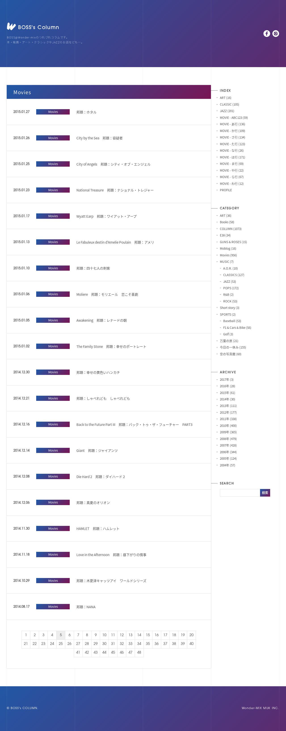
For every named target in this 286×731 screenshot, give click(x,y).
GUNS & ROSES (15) (233, 242)
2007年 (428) (228, 445)
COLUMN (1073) (231, 228)
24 (52, 644)
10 (104, 635)
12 (122, 635)
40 (191, 644)
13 (130, 635)
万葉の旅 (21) (229, 340)
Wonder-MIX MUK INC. (260, 708)
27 (78, 644)
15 (148, 635)
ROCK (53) (230, 301)
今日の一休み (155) (233, 347)
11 (113, 635)
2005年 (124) (228, 458)
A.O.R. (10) (230, 268)
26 (69, 644)
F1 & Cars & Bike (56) (237, 327)
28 (87, 644)
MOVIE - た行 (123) (232, 144)
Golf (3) (228, 334)
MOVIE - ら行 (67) (232, 176)
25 (61, 644)
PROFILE (226, 190)
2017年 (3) (227, 379)
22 (35, 644)
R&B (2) (228, 294)
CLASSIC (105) (229, 104)
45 (113, 652)
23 (43, 644)
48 (139, 652)
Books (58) (227, 222)
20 (191, 635)
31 (113, 644)
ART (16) (225, 97)
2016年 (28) (227, 386)
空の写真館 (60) (231, 354)
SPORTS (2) (228, 314)
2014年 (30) (227, 399)
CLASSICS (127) (233, 274)
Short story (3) (230, 307)
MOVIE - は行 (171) (232, 157)
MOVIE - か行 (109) (232, 130)
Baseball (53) (232, 321)
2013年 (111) (228, 405)
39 (183, 644)
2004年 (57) (227, 465)
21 (26, 644)
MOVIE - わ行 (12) (232, 183)
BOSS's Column (38, 27)
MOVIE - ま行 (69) (232, 163)
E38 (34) (225, 235)
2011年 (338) (228, 418)
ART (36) (225, 215)
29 (96, 644)
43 (96, 652)
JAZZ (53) (229, 281)
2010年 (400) (228, 425)
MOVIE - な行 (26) (232, 150)
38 (174, 644)
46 (122, 652)
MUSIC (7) (227, 261)
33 (130, 644)
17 (165, 635)
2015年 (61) (227, 392)
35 (148, 644)
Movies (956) (228, 255)
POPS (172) (231, 288)
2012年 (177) (228, 412)
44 (104, 652)
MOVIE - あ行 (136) (232, 124)
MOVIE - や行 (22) (232, 170)
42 (87, 652)
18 (174, 635)
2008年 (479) (228, 438)
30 (104, 644)
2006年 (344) (228, 452)
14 (139, 635)
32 (122, 644)
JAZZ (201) (227, 110)
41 (78, 652)
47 (130, 652)
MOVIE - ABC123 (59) (234, 117)
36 (157, 644)
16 (157, 635)
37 (165, 644)
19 (183, 635)
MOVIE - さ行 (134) (232, 137)
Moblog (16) (228, 248)
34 (139, 644)
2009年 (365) (228, 432)
